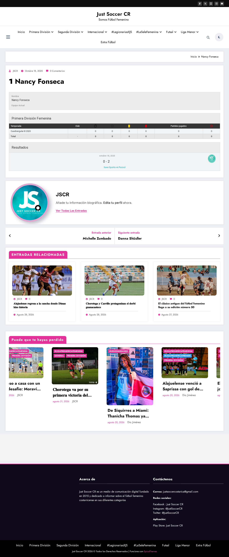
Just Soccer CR (113, 14)
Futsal (169, 32)
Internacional (96, 32)
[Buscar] (208, 37)
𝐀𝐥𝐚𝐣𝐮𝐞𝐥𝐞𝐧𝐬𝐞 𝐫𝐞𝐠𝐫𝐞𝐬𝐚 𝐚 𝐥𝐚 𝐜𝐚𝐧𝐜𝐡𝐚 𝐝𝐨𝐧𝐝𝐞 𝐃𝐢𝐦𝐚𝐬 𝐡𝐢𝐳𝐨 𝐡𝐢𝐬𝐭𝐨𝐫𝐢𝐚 (40, 305)
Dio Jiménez (91, 422)
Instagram (158, 509)
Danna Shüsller (130, 238)
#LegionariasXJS (121, 32)
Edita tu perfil (112, 202)
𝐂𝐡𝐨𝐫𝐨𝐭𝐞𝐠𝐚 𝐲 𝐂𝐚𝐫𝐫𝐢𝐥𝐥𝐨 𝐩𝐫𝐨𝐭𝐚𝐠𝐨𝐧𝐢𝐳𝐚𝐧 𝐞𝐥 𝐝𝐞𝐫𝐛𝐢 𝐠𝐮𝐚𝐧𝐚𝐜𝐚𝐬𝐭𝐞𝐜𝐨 (110, 305)
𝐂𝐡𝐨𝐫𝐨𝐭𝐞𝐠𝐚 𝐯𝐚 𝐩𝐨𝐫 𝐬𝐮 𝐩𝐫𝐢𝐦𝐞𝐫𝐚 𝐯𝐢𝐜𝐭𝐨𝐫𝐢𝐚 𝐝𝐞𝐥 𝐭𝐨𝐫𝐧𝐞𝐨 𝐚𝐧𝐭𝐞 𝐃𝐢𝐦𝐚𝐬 (27, 392)
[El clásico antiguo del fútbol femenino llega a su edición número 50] (187, 280)
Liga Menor (188, 32)
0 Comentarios (57, 71)
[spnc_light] (219, 37)
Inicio (21, 32)
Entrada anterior (101, 232)
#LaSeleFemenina (147, 32)
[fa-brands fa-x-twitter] (205, 4)
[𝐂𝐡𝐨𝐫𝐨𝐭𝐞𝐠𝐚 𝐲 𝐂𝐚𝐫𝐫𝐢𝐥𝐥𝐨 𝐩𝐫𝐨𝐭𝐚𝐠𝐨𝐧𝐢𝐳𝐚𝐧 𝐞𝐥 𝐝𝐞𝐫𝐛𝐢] (114, 280)
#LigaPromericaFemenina (26, 351)
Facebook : (159, 504)
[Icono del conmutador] (8, 37)
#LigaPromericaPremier (135, 355)
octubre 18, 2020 (107, 156)
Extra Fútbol (108, 42)
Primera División (39, 32)
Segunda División (69, 32)
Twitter (156, 513)
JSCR (15, 71)
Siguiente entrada (129, 232)
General (16, 355)
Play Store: (159, 525)
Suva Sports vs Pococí (114, 167)
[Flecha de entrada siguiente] (219, 236)
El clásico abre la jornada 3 (190, 386)
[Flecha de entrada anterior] (10, 236)
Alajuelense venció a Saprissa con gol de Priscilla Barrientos (139, 386)
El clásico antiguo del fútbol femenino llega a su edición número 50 (181, 305)
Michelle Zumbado (97, 238)
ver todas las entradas (71, 210)
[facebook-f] (200, 4)
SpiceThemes (150, 551)
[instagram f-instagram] (216, 4)
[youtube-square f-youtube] (211, 4)
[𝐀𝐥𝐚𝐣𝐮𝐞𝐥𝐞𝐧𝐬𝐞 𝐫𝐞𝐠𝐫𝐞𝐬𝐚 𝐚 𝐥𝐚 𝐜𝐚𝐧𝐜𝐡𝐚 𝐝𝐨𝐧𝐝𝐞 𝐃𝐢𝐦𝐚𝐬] (42, 280)
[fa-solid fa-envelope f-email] (222, 4)
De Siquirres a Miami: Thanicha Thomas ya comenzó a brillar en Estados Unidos (85, 413)
